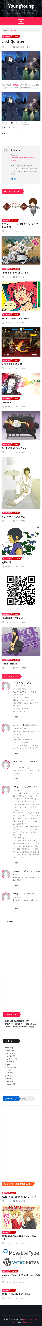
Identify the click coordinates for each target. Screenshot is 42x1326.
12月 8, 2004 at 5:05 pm (29, 725)
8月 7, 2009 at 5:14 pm (31, 893)
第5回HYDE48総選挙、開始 (16, 1294)
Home (5, 30)
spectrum (7, 402)
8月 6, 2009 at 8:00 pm (32, 871)
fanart (9, 1084)
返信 (16, 717)
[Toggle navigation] (21, 21)
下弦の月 (14, 85)
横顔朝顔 (6, 562)
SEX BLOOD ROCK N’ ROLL (15, 318)
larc (8, 1050)
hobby (9, 1062)
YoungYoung (21, 5)
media (9, 1056)
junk (9, 1064)
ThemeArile (26, 1322)
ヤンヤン (8, 47)
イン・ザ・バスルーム (14, 517)
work (9, 1078)
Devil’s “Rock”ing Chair (14, 448)
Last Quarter (14, 30)
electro (10, 1073)
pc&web (10, 1059)
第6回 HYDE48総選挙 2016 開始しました (20, 1024)
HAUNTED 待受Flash (12, 618)
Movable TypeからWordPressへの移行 (19, 1027)
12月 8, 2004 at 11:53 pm (26, 762)
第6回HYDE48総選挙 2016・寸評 (17, 1021)
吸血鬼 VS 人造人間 (12, 364)
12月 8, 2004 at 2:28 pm (22, 684)
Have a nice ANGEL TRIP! (15, 273)
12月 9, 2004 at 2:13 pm (31, 787)
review (7, 1070)
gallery (7, 1076)
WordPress (27, 1319)
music (9, 1053)
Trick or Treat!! (9, 664)
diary (7, 1048)
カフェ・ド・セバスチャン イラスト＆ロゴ (20, 225)
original (10, 1081)
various (10, 1067)
